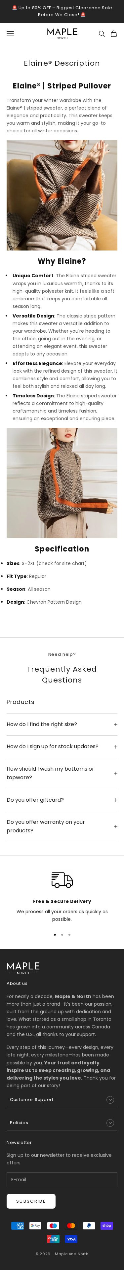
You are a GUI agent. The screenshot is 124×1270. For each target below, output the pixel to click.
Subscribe (31, 1201)
